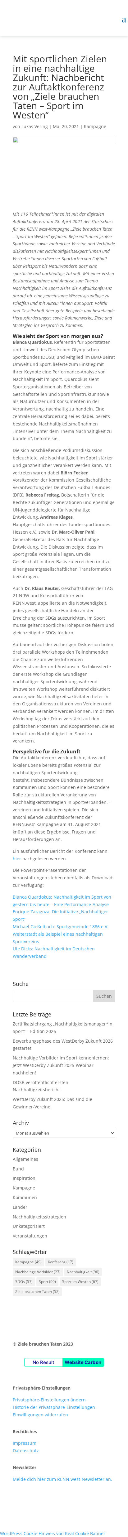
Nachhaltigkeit (83, 1272)
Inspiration (24, 1178)
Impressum (24, 1443)
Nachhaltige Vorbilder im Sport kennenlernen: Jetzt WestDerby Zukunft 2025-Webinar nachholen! (61, 1065)
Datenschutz (26, 1450)
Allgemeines (25, 1159)
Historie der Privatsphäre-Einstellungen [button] (54, 1407)
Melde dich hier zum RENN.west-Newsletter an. (62, 1479)
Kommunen (25, 1197)
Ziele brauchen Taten (37, 1291)
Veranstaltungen (30, 1236)
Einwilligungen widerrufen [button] (40, 1415)
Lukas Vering (34, 126)
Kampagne (95, 126)
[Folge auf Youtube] (43, 1497)
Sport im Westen (80, 1281)
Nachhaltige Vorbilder (38, 1272)
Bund (18, 1169)
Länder (20, 1207)
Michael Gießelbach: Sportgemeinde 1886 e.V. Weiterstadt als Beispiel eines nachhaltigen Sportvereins (60, 934)
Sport (47, 1281)
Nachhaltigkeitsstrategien (39, 1217)
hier (17, 859)
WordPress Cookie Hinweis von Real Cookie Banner (52, 1533)
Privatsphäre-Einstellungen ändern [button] (49, 1400)
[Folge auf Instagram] (30, 1497)
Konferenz (60, 1262)
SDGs (24, 1281)
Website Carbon (83, 1362)
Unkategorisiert (29, 1226)
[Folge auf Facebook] (18, 1497)
